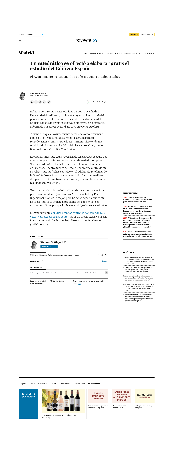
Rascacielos (65, 273)
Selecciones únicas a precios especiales (119, 407)
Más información (36, 284)
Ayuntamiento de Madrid (114, 54)
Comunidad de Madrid (97, 54)
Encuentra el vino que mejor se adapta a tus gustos (98, 407)
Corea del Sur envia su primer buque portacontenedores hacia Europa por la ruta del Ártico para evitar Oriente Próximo (138, 209)
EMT (140, 54)
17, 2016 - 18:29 (42, 96)
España (85, 54)
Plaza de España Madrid (79, 273)
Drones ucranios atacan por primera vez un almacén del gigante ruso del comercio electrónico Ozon (137, 234)
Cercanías (127, 54)
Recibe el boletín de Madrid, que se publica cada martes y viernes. (56, 255)
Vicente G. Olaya (38, 93)
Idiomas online (79, 384)
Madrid (26, 53)
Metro (135, 54)
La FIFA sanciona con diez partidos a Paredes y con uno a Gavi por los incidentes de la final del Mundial (138, 269)
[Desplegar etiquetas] (106, 272)
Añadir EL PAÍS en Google (98, 102)
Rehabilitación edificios (51, 273)
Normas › (105, 261)
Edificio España (35, 273)
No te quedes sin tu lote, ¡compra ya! (143, 407)
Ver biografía (46, 246)
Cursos (53, 384)
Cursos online (65, 384)
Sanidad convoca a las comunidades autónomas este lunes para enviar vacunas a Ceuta (138, 199)
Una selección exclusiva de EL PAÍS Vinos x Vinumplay (59, 416)
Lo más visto (128, 252)
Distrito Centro (95, 273)
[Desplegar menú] (20, 41)
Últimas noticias (148, 54)
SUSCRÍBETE (134, 35)
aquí (79, 284)
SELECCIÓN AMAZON (39, 384)
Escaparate (23, 384)
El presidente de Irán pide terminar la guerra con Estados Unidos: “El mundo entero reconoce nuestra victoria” (139, 278)
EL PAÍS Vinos (94, 384)
